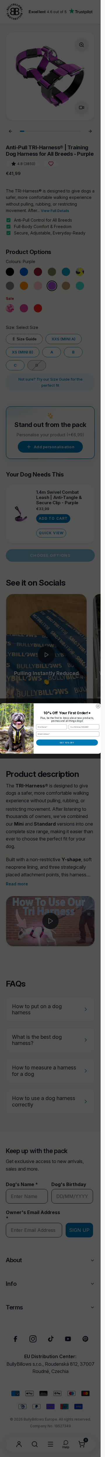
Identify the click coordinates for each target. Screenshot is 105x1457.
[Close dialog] (98, 706)
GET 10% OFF (67, 742)
